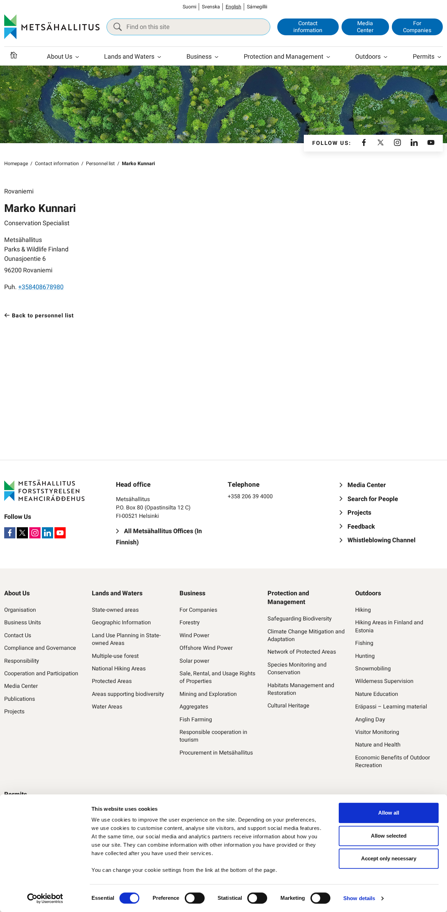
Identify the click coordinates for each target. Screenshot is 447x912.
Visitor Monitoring (377, 732)
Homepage (16, 163)
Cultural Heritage (288, 705)
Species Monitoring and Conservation (297, 669)
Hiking (363, 610)
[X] (380, 143)
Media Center (365, 26)
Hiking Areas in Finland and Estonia (389, 626)
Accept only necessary (388, 858)
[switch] (195, 898)
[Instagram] (397, 143)
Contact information (307, 26)
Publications (19, 699)
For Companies (417, 26)
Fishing (364, 643)
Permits (423, 56)
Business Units (22, 622)
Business (199, 56)
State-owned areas (115, 610)
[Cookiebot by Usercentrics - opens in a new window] (45, 898)
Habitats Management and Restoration (301, 689)
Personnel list (100, 163)
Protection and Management (283, 56)
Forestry (189, 622)
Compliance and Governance (40, 648)
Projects (14, 711)
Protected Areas (112, 681)
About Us (59, 56)
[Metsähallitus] (52, 27)
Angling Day (370, 719)
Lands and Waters (129, 56)
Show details (359, 898)
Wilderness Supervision (384, 681)
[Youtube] (431, 143)
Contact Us (17, 635)
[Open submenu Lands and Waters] (159, 56)
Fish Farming (195, 719)
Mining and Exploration (208, 694)
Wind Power (194, 635)
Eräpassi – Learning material (391, 707)
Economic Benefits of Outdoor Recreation (392, 762)
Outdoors (368, 56)
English (233, 6)
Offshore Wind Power (206, 648)
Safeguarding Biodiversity (300, 619)
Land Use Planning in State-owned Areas (126, 639)
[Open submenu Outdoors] (385, 56)
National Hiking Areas (119, 668)
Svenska (211, 6)
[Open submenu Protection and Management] (328, 56)
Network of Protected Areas (302, 652)
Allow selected (388, 836)
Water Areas (107, 707)
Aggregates (193, 707)
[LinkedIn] (414, 143)
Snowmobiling (373, 668)
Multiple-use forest (115, 656)
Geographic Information (121, 622)
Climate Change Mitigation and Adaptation (306, 635)
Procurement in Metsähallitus (216, 753)
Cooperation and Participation (41, 673)
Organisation (20, 610)
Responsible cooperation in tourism (213, 736)
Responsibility (21, 661)
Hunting (365, 656)
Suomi (189, 6)
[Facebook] (364, 143)
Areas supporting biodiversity (128, 694)
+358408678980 (41, 287)
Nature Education (376, 694)
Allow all (388, 813)
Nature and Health (378, 745)
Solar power (194, 661)
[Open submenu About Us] (77, 56)
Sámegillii (257, 6)
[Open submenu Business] (216, 56)
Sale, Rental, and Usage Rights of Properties (217, 677)
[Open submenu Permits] (439, 56)
